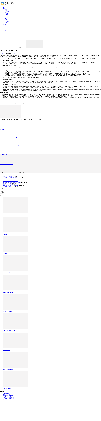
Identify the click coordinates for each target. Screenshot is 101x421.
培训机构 (4, 24)
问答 (3, 29)
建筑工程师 (7, 21)
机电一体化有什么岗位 (7, 183)
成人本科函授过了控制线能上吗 (8, 397)
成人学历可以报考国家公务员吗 (8, 398)
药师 (5, 18)
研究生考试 (7, 11)
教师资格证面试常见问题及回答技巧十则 (10, 181)
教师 (5, 20)
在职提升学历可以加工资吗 (8, 369)
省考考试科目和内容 (6, 350)
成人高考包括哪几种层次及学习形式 (9, 330)
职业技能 (4, 15)
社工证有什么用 (5, 253)
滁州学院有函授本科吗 (7, 388)
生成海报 (18, 145)
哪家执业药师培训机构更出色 (8, 176)
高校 (5, 25)
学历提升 (4, 8)
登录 (1, 192)
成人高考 (6, 14)
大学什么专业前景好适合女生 (8, 311)
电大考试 (6, 13)
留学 (5, 12)
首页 (3, 7)
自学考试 (6, 9)
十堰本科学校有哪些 (6, 178)
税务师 (6, 19)
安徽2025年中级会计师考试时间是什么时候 (11, 185)
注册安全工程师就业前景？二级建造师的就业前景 (12, 182)
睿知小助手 (5, 30)
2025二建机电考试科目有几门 (8, 186)
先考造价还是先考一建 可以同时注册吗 (10, 177)
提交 (1, 193)
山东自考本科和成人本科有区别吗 (9, 396)
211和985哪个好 (5, 234)
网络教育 (6, 10)
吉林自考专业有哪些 (6, 272)
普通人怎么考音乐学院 (7, 399)
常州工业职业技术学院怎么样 (8, 292)
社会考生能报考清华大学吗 (8, 395)
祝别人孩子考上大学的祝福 (8, 184)
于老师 (1, 53)
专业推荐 (6, 28)
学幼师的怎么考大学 (6, 394)
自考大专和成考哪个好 (7, 393)
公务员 (6, 22)
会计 (5, 23)
